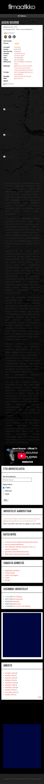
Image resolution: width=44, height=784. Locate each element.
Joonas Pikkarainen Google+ (34, 779)
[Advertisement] (22, 635)
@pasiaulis (23, 779)
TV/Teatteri (17, 47)
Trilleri (22, 55)
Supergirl (16, 601)
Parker (7, 578)
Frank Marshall (18, 74)
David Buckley (18, 76)
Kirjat (7, 494)
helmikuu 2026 (10, 685)
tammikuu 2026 (10, 687)
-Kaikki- (8, 487)
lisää (39, 697)
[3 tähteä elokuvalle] (19, 44)
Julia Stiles (22, 70)
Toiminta (17, 55)
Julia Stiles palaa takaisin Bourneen (17, 552)
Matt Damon (18, 66)
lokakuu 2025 (9, 695)
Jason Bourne (18, 78)
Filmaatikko (16, 779)
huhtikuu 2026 (10, 680)
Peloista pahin (10, 573)
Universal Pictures (19, 53)
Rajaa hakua (7, 484)
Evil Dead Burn (18, 599)
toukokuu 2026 (10, 678)
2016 (15, 27)
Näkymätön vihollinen (12, 571)
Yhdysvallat (17, 51)
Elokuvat (8, 491)
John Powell (27, 76)
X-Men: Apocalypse (11, 575)
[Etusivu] (22, 11)
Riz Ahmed (29, 70)
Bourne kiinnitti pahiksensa (14, 544)
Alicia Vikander (27, 66)
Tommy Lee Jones (19, 68)
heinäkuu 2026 (10, 673)
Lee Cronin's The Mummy (21, 606)
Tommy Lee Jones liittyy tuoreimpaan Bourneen (21, 542)
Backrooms (17, 604)
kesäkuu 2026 (9, 675)
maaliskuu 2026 (10, 683)
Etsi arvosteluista (9, 476)
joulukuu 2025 (10, 690)
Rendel (7, 580)
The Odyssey (17, 597)
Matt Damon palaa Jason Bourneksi (17, 554)
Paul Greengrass (19, 60)
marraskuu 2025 (10, 692)
